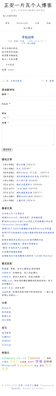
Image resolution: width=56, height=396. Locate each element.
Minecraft (22, 23)
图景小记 (6, 316)
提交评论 (7, 149)
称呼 (4, 94)
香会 (36, 366)
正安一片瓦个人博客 (28, 5)
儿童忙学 (21, 200)
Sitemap (6, 345)
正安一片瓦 (19, 41)
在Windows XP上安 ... (28, 172)
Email (5, 104)
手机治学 (28, 37)
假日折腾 (21, 164)
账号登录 (6, 333)
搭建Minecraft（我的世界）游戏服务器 (22, 217)
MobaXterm (25, 365)
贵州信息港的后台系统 (28, 176)
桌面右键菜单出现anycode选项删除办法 (22, 240)
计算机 (5, 362)
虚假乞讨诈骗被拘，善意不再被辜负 (20, 244)
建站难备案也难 (24, 192)
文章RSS (6, 337)
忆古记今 (6, 308)
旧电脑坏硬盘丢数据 (12, 252)
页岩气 (14, 361)
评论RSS (6, 341)
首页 (7, 23)
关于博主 (28, 28)
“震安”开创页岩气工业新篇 (15, 248)
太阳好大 (6, 273)
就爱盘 (5, 269)
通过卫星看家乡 (24, 184)
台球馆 (23, 362)
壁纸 (42, 365)
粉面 (52, 81)
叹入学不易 (22, 180)
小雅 (43, 358)
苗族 (49, 358)
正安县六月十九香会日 (13, 213)
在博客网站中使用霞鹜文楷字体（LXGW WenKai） (28, 256)
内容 (4, 123)
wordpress (8, 358)
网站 (4, 113)
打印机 (48, 361)
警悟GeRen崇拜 (25, 196)
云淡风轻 (6, 292)
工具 (37, 23)
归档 (48, 23)
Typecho (34, 357)
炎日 (19, 168)
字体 (39, 361)
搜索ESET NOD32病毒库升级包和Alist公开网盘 (26, 228)
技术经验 (6, 312)
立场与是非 (16, 81)
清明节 (31, 362)
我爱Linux (7, 280)
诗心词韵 (31, 43)
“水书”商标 (22, 188)
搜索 (52, 16)
